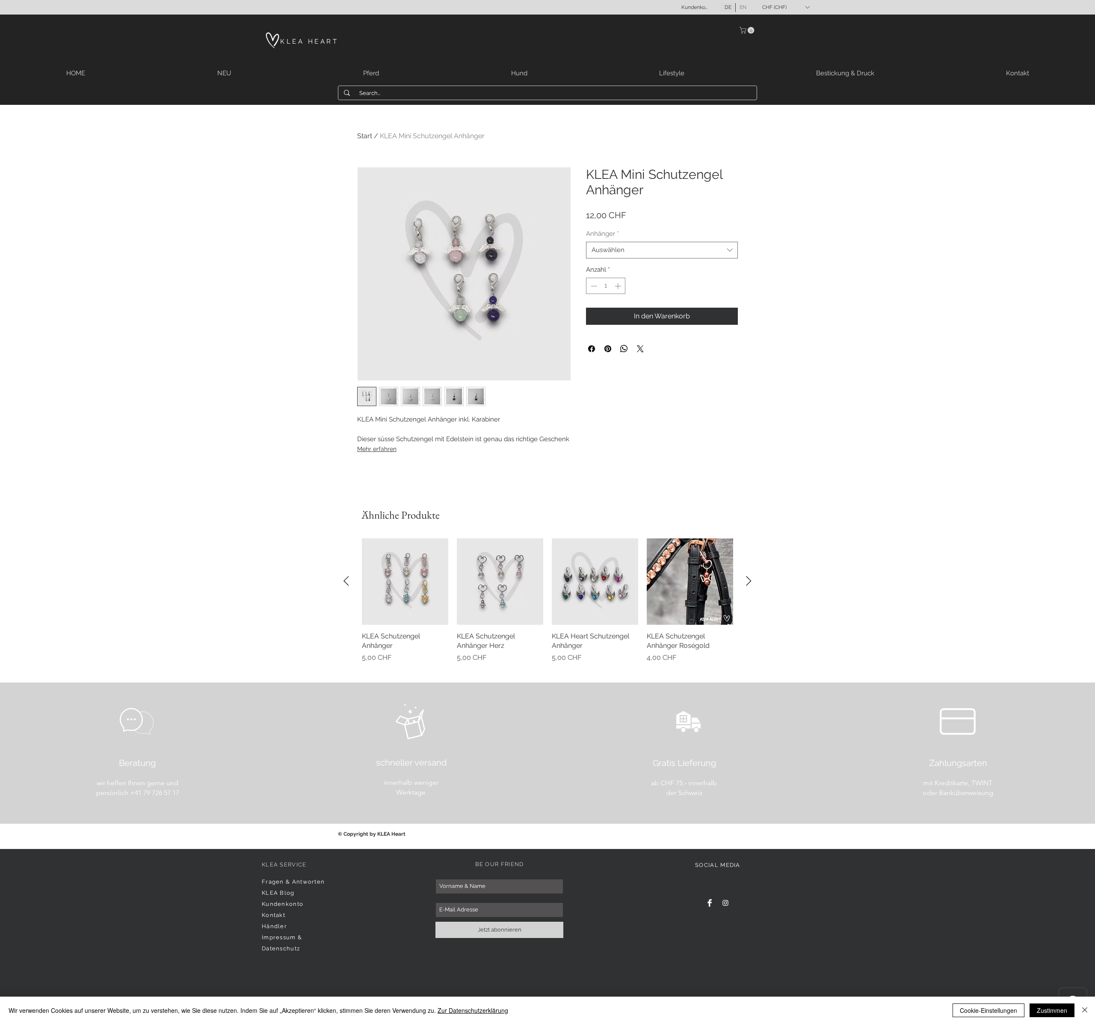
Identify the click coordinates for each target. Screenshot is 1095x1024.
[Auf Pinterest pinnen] (608, 349)
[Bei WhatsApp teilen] (624, 349)
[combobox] (662, 250)
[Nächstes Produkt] (748, 581)
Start (364, 136)
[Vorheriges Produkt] (346, 581)
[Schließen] (1085, 1010)
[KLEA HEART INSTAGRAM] (725, 903)
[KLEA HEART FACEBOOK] (709, 903)
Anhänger (602, 233)
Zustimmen (1052, 1010)
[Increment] (618, 286)
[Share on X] (640, 349)
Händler (274, 926)
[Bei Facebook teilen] (591, 349)
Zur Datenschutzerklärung (473, 1010)
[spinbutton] (606, 286)
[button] (786, 7)
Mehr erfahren (377, 448)
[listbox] (786, 7)
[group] (547, 605)
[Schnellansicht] (405, 581)
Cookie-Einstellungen (988, 1010)
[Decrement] (593, 286)
